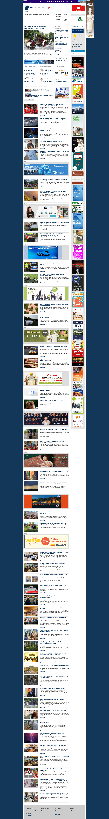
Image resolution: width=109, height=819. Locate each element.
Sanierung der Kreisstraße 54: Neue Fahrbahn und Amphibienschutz (52, 769)
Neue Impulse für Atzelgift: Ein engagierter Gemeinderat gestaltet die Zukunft (54, 596)
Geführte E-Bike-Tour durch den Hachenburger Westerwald (54, 665)
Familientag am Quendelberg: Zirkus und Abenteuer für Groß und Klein (53, 180)
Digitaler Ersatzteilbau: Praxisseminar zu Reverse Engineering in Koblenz (52, 389)
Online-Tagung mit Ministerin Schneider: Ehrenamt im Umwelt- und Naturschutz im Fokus (53, 642)
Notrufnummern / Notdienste (61, 81)
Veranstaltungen (33, 18)
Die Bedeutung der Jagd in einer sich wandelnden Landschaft (52, 564)
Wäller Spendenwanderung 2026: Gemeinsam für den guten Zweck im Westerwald (53, 191)
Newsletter (58, 19)
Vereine (40, 14)
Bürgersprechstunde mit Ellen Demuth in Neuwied (52, 688)
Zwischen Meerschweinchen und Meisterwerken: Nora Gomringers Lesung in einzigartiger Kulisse (53, 140)
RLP (48, 14)
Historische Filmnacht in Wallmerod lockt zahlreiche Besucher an (53, 512)
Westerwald (28, 21)
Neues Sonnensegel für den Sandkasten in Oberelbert (53, 523)
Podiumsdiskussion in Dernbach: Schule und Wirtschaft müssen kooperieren (54, 630)
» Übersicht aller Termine (29, 99)
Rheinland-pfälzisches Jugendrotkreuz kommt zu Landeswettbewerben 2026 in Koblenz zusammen (52, 105)
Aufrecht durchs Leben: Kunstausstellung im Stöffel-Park (54, 471)
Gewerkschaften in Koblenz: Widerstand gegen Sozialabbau (51, 607)
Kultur (44, 14)
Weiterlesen (26, 55)
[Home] (25, 11)
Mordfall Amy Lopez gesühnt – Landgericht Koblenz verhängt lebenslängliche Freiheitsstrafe (46, 73)
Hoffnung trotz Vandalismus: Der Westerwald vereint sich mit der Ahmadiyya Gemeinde (54, 552)
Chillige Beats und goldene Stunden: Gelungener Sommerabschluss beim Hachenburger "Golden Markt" (53, 780)
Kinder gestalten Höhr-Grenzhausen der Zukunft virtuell (54, 793)
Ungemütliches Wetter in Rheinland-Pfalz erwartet (52, 400)
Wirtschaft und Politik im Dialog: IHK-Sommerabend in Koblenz (53, 618)
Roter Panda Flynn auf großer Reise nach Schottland (53, 710)
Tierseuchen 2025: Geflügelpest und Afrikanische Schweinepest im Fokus (52, 274)
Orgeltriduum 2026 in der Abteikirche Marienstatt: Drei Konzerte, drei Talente (53, 359)
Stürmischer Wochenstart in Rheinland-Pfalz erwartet (53, 118)
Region (26, 14)
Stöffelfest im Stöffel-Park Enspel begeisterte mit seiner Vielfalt (35, 28)
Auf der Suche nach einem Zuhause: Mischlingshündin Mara (53, 575)
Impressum (66, 19)
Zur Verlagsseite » (29, 815)
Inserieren (65, 14)
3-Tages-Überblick (77, 44)
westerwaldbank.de (77, 50)
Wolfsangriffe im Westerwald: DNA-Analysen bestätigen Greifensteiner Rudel (54, 676)
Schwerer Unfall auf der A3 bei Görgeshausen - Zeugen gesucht (61, 32)
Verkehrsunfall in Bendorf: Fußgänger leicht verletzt (53, 585)
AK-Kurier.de (58, 16)
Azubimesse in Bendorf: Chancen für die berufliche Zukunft (52, 699)
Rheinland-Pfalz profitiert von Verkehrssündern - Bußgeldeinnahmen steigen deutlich (52, 234)
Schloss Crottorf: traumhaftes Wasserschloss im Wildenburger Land (31, 80)
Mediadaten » (57, 814)
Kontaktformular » (73, 813)
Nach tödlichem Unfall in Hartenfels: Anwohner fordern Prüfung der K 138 (53, 721)
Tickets (73, 17)
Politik (30, 14)
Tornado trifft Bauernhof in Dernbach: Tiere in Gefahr (53, 482)
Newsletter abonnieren (60, 82)
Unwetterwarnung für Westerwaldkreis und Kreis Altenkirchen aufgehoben (52, 734)
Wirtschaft (35, 14)
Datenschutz (66, 17)
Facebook (59, 14)
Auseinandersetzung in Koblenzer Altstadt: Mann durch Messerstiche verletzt (61, 44)
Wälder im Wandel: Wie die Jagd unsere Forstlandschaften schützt (54, 757)
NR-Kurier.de (58, 17)
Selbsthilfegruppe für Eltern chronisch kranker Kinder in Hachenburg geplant (54, 304)
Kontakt (65, 20)
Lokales (26, 18)
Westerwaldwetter (76, 46)
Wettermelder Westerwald (78, 47)
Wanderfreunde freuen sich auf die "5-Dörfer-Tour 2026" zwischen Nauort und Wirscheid (54, 430)
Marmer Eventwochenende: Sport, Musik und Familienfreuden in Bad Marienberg (40, 91)
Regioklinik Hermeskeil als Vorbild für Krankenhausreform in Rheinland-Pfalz (54, 223)
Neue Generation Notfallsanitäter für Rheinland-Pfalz (53, 745)
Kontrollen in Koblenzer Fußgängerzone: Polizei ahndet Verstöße (53, 263)
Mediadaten (66, 16)
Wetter (48, 18)
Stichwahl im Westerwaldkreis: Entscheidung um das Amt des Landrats (54, 151)
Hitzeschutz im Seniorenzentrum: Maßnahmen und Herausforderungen (52, 316)
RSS (41, 810)
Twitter (42, 813)
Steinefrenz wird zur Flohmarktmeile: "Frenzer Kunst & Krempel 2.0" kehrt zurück (53, 442)
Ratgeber (39, 18)
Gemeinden (44, 18)
